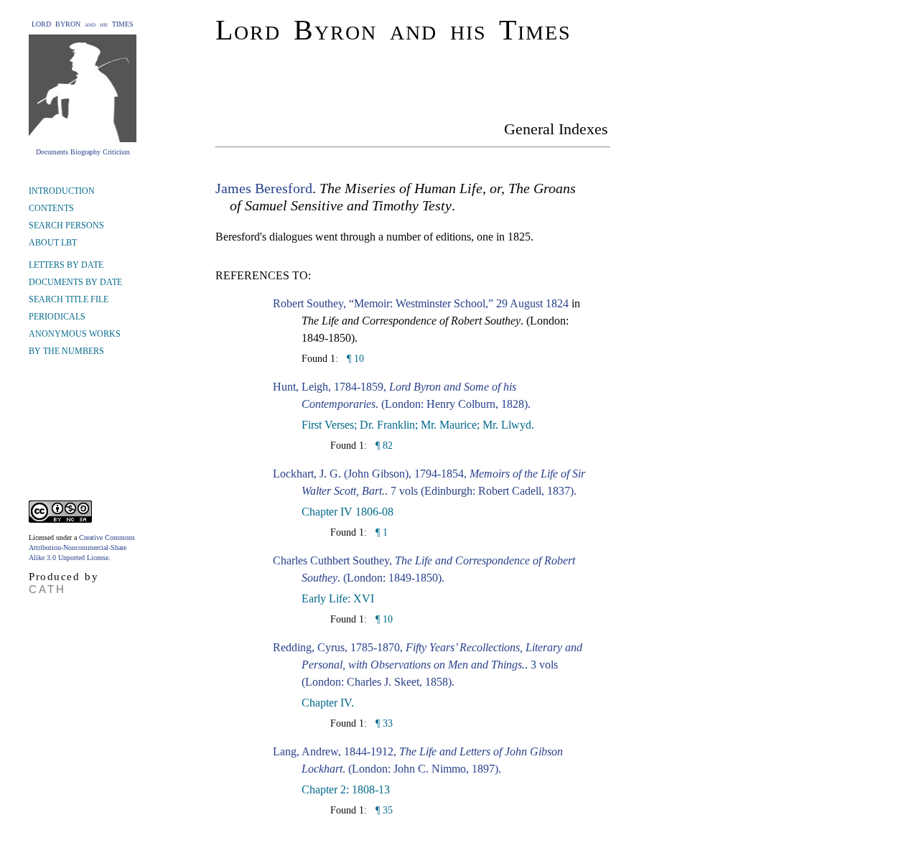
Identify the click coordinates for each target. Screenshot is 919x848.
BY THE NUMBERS (66, 351)
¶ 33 (383, 723)
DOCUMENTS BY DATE (75, 282)
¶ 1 (380, 532)
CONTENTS (51, 208)
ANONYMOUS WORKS (75, 334)
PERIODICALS (57, 317)
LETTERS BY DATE (66, 265)
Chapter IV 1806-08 (347, 511)
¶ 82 (383, 445)
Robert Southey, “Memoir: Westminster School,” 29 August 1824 (421, 303)
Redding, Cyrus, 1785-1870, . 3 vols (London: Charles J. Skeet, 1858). (427, 664)
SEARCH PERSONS (66, 225)
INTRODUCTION (62, 191)
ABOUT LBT (53, 243)
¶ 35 (383, 810)
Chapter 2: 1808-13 (346, 789)
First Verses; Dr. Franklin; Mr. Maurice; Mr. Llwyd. (418, 425)
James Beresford (263, 188)
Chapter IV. (328, 702)
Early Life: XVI (338, 598)
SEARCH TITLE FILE (68, 299)
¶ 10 (354, 358)
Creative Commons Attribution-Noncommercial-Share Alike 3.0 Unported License (82, 548)
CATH (47, 589)
